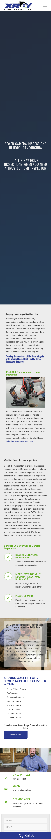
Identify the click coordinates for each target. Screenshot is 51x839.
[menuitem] (44, 5)
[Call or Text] (6, 778)
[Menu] (44, 5)
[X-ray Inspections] (21, 5)
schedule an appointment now (19, 441)
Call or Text (21, 774)
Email (16, 785)
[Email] (6, 788)
